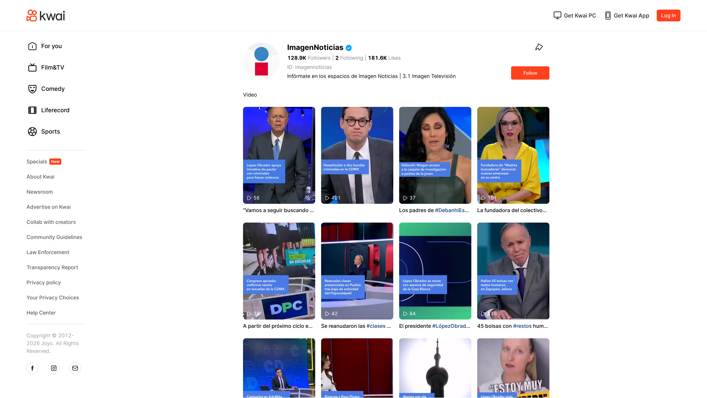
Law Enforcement (48, 252)
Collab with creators (51, 222)
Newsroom (40, 192)
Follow (530, 73)
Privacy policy (44, 282)
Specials (43, 161)
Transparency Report (52, 267)
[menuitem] (59, 46)
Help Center (41, 313)
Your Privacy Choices (53, 297)
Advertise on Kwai (49, 207)
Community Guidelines (54, 237)
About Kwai (40, 177)
